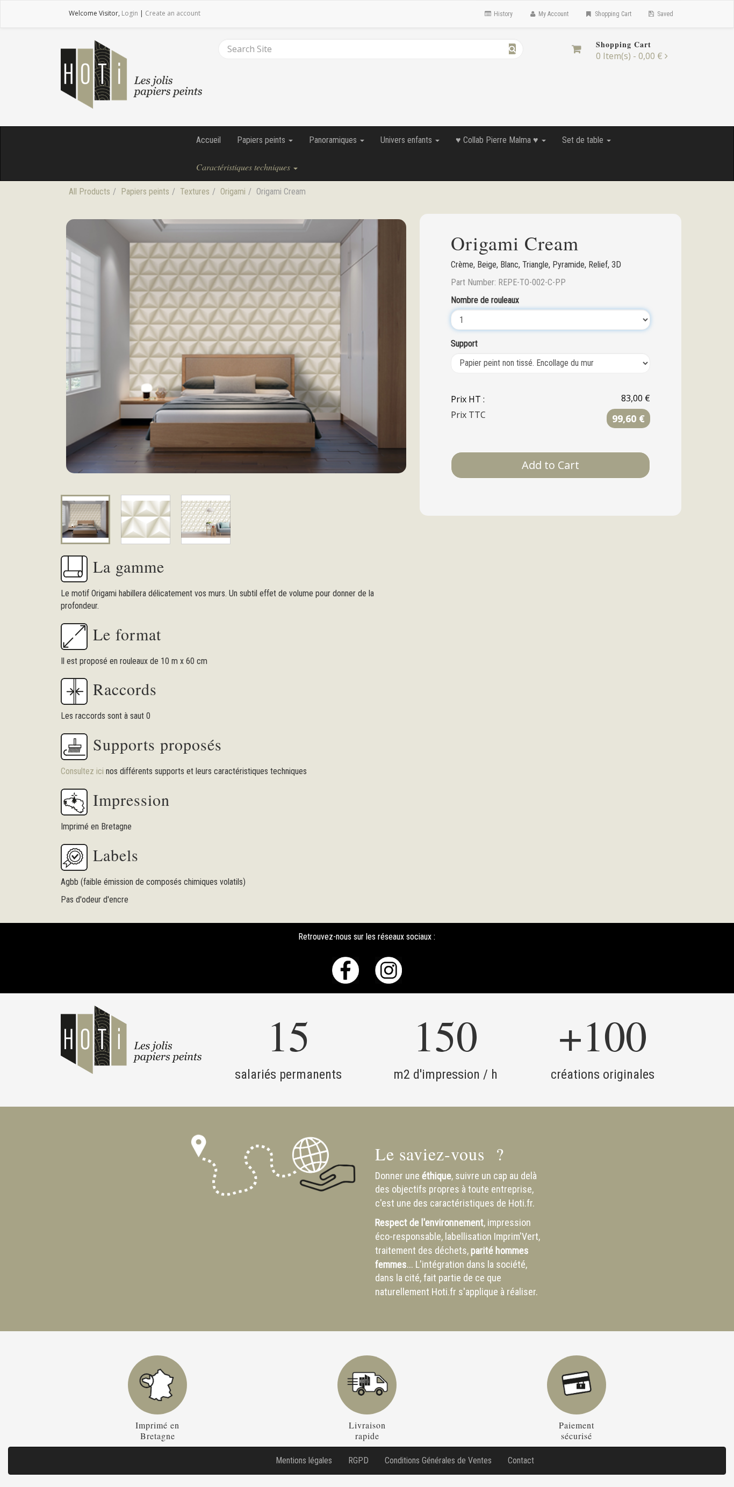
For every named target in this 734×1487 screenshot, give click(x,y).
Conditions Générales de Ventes (438, 1460)
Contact (521, 1460)
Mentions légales (304, 1460)
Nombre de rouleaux (485, 300)
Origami (233, 191)
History (502, 14)
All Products (89, 191)
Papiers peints (262, 140)
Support (464, 343)
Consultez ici (83, 771)
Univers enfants (407, 140)
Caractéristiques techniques (244, 166)
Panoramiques (334, 140)
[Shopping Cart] (576, 49)
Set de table (584, 140)
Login (129, 13)
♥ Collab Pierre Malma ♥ (498, 140)
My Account (553, 14)
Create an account (172, 13)
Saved (664, 14)
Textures (195, 191)
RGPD (358, 1460)
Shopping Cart (612, 14)
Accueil (208, 140)
